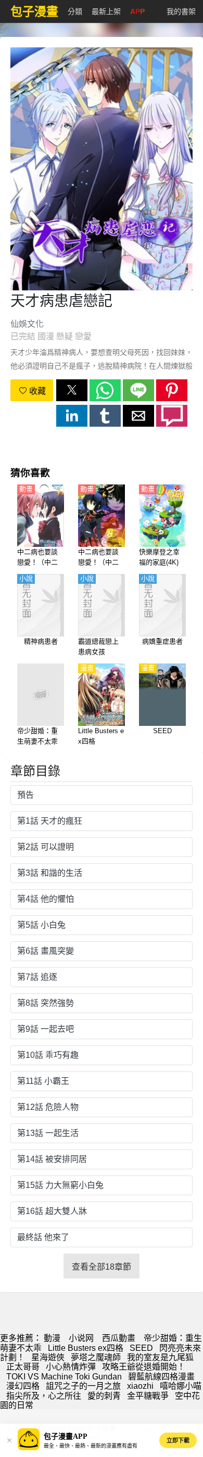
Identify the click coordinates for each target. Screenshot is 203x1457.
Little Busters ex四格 (85, 1348)
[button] (71, 390)
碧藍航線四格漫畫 (161, 1376)
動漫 (52, 1338)
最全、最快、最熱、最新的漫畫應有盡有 (90, 1446)
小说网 (81, 1338)
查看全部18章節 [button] (101, 1266)
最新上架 (106, 11)
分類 (75, 11)
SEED (141, 1348)
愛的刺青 (104, 1395)
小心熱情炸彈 (71, 1366)
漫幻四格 (23, 1386)
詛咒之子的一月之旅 (83, 1386)
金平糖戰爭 (148, 1395)
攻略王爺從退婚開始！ (143, 1366)
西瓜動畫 (118, 1338)
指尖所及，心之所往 (43, 1395)
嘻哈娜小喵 (180, 1386)
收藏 (36, 391)
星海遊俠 (48, 1357)
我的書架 (181, 11)
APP (137, 11)
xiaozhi (140, 1386)
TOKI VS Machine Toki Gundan (64, 1376)
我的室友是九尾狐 (160, 1357)
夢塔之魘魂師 (96, 1357)
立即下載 (178, 1440)
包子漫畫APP (65, 1436)
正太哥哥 (23, 1366)
